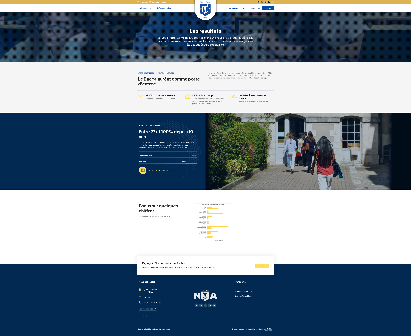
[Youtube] (265, 2)
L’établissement (144, 8)
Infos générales (164, 8)
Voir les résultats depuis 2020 (161, 171)
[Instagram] (261, 2)
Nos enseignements (236, 8)
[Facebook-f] (258, 2)
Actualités (255, 8)
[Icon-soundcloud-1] (272, 2)
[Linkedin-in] (268, 2)
